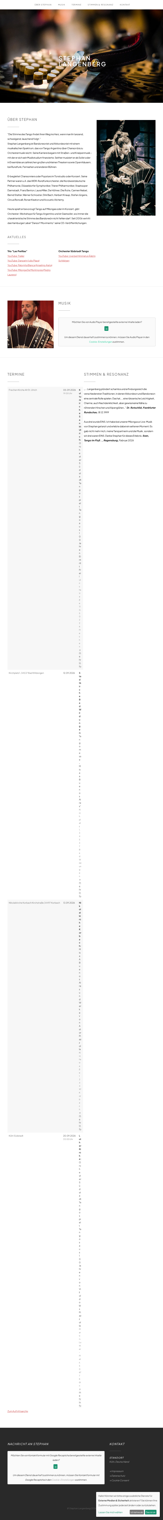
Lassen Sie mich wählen (110, 1512)
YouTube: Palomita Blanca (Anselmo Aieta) (29, 265)
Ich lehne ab (137, 1512)
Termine (76, 5)
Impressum (117, 1471)
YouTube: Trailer (15, 256)
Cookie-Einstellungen (100, 341)
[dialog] (128, 1504)
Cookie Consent (120, 1480)
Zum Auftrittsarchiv (17, 1411)
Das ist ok (151, 1512)
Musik (61, 5)
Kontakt (125, 5)
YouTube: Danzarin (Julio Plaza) (23, 260)
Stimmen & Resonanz (100, 5)
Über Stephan (43, 5)
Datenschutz (118, 1475)
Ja (106, 328)
